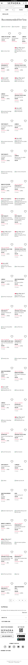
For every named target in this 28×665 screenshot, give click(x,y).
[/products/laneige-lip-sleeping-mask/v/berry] (7, 86)
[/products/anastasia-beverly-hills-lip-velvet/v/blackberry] (7, 486)
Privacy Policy (16, 662)
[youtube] (18, 647)
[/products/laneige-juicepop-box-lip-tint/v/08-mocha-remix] (7, 395)
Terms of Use (11, 662)
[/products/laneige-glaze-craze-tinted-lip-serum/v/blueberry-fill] (7, 272)
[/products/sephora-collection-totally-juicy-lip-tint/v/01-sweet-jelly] (21, 426)
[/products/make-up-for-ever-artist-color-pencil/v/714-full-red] (6, 30)
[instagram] (14, 647)
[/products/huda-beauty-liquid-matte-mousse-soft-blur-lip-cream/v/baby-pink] (21, 516)
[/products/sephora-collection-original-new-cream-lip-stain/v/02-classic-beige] (21, 56)
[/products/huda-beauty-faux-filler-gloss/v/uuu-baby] (21, 332)
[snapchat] (22, 647)
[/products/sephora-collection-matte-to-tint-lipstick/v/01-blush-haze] (21, 302)
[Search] (26, 6)
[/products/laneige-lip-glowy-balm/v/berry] (16, 30)
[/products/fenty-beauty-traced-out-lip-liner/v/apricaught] (7, 457)
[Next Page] (25, 600)
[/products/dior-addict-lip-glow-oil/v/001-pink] (21, 486)
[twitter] (9, 647)
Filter (21, 10)
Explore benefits (7, 636)
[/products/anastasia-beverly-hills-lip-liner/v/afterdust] (21, 579)
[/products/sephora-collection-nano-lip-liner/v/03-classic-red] (7, 240)
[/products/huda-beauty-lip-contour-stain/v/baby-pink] (7, 56)
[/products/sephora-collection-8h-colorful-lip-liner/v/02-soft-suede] (21, 86)
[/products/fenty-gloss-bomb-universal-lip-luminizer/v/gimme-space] (7, 147)
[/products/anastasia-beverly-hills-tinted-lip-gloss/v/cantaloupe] (7, 364)
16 (22, 600)
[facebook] (5, 647)
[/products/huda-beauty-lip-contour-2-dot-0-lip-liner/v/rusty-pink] (21, 177)
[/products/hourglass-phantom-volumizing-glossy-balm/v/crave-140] (7, 426)
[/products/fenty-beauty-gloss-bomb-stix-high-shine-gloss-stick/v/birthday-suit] (7, 117)
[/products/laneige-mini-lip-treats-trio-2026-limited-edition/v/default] (21, 147)
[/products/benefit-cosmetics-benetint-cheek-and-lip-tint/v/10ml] (7, 516)
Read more (24, 612)
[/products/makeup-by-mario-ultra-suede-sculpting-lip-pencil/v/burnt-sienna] (21, 364)
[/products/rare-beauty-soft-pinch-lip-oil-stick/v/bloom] (7, 579)
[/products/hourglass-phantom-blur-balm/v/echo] (21, 395)
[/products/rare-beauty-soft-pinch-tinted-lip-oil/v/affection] (7, 302)
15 (19, 600)
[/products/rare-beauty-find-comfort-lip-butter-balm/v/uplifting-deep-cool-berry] (21, 548)
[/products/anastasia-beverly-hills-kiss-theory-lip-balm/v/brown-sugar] (21, 272)
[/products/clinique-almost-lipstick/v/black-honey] (21, 457)
